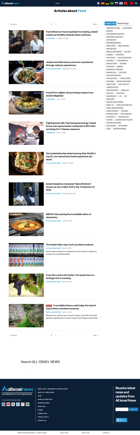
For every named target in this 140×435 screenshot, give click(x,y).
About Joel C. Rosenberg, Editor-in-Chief (53, 389)
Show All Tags (123, 23)
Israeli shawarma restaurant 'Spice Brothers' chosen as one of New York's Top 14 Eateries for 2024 (70, 186)
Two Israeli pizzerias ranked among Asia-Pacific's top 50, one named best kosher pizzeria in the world (71, 156)
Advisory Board (43, 403)
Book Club (41, 406)
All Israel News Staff (53, 69)
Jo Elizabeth (50, 38)
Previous (13, 24)
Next (95, 24)
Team (39, 396)
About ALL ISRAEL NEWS (46, 392)
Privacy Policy (43, 417)
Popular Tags (110, 23)
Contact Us (42, 420)
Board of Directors (45, 399)
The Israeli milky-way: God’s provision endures (70, 244)
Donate (40, 410)
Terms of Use (42, 413)
